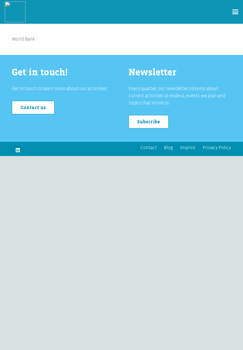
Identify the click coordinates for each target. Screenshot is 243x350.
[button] (235, 12)
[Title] (15, 11)
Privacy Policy (217, 147)
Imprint (188, 147)
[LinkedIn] (18, 150)
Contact (148, 147)
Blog (168, 147)
